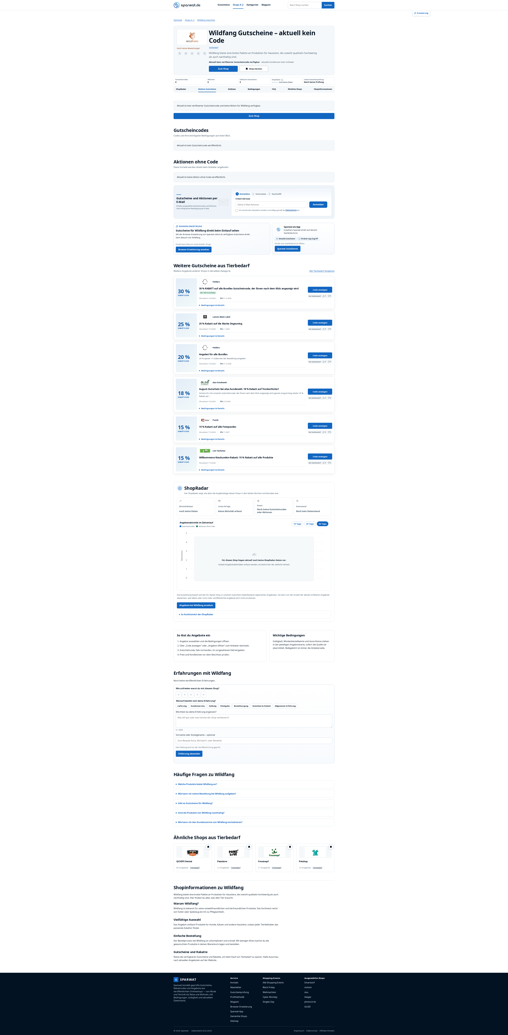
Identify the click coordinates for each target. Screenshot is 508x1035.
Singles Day (268, 1001)
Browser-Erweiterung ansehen (193, 249)
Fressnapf (263, 861)
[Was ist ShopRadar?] (282, 80)
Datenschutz (291, 210)
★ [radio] (178, 694)
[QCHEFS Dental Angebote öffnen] (192, 852)
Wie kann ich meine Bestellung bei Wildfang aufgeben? (207, 793)
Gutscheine (224, 4)
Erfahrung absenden (189, 753)
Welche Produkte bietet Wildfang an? (197, 784)
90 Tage (322, 523)
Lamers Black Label (221, 317)
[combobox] (305, 5)
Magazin (266, 4)
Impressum (299, 1030)
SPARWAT (185, 979)
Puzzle (215, 420)
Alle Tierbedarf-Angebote (321, 271)
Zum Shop (223, 68)
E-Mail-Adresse (243, 198)
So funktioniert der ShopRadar (197, 614)
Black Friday (269, 987)
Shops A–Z (238, 4)
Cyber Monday (270, 997)
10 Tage (297, 523)
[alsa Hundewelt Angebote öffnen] (205, 382)
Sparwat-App (236, 1011)
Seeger (307, 997)
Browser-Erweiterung (241, 1006)
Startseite (178, 20)
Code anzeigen (320, 289)
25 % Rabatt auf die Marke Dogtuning (220, 323)
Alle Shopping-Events (273, 982)
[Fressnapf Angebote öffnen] (274, 852)
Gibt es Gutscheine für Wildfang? (195, 803)
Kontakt (234, 982)
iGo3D (307, 1006)
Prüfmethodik (237, 997)
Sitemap (234, 1021)
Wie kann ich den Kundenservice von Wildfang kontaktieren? (210, 822)
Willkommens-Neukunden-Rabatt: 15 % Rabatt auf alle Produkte (236, 457)
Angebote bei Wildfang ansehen (196, 605)
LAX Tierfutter (219, 451)
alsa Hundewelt (220, 382)
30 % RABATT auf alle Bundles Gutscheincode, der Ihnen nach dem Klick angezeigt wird (248, 288)
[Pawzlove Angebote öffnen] (233, 852)
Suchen (328, 5)
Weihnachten (269, 992)
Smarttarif (309, 982)
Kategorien (252, 4)
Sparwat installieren (287, 248)
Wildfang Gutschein (206, 20)
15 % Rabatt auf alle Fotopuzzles (217, 426)
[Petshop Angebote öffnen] (315, 852)
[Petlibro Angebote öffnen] (205, 281)
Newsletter (235, 987)
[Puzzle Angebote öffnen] (205, 420)
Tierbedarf (213, 47)
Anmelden (318, 204)
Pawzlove (222, 861)
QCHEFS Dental (184, 861)
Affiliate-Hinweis (326, 1030)
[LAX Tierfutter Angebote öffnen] (205, 450)
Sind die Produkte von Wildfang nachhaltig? (201, 812)
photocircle (310, 1001)
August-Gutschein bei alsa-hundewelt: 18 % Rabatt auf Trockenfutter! (239, 389)
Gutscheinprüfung (239, 992)
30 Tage (310, 523)
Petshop (303, 861)
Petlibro (216, 282)
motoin (308, 987)
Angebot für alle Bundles (213, 354)
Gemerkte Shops (238, 1016)
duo (306, 992)
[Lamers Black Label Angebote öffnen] (205, 316)
